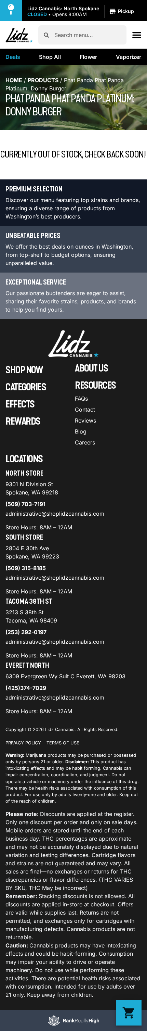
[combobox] (87, 35)
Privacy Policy (23, 742)
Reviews (85, 420)
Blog (80, 431)
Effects (20, 404)
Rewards (22, 421)
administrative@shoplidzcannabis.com (54, 513)
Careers (85, 442)
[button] (81, 11)
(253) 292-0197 (25, 632)
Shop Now (24, 370)
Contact (85, 409)
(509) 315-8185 (25, 568)
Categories (25, 387)
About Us (91, 368)
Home (13, 80)
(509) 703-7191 (25, 504)
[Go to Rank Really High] (73, 1020)
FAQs (81, 398)
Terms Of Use (62, 742)
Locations (24, 459)
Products (43, 80)
